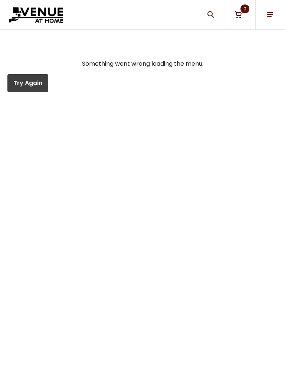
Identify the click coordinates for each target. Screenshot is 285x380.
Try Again (27, 83)
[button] (240, 14)
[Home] (36, 14)
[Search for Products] (210, 14)
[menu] (270, 14)
